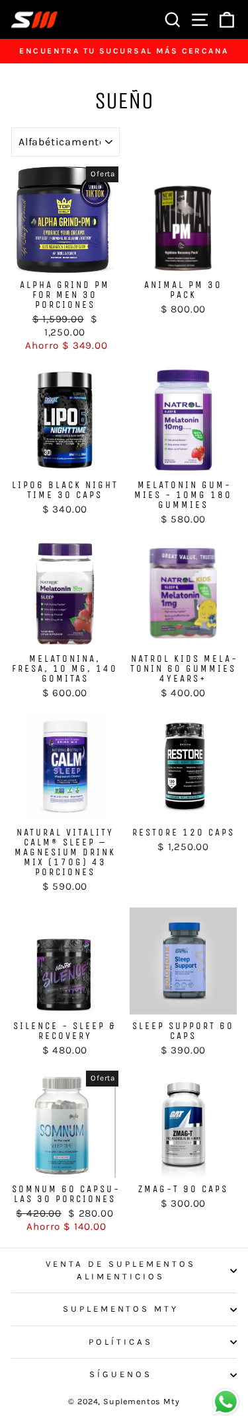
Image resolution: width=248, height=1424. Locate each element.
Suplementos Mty (121, 1309)
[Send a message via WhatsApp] (225, 1401)
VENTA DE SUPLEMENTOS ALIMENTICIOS (121, 1270)
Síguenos (120, 1374)
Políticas (121, 1342)
